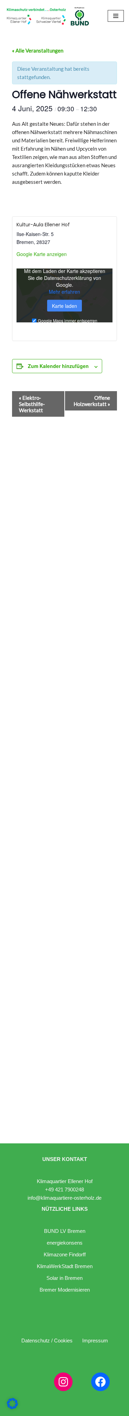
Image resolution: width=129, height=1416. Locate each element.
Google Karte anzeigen (42, 254)
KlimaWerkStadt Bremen (65, 1266)
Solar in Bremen (64, 1278)
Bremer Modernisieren (65, 1290)
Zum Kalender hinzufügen (58, 365)
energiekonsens (65, 1243)
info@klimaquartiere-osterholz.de (64, 1198)
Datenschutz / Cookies (47, 1340)
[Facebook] (100, 1381)
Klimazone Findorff (65, 1254)
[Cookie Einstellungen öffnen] (12, 1407)
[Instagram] (63, 1381)
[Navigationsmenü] (116, 16)
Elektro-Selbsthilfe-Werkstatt (32, 404)
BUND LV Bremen (64, 1231)
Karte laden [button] (64, 305)
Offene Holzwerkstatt (92, 401)
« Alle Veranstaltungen (37, 50)
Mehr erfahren (64, 291)
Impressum (95, 1340)
